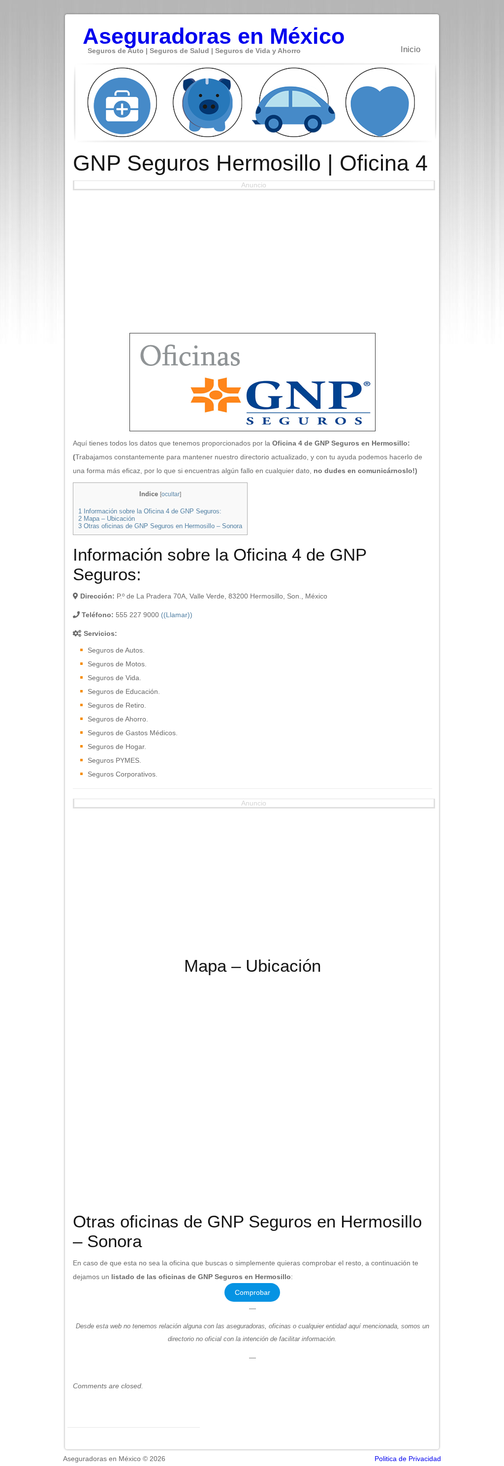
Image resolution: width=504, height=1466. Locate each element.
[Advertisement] (252, 259)
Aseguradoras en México (214, 31)
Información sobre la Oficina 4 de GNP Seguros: (149, 511)
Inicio (410, 49)
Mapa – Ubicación (106, 518)
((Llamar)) (176, 615)
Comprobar (252, 1292)
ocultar (170, 494)
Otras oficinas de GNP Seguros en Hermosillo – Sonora (160, 526)
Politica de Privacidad (408, 1459)
